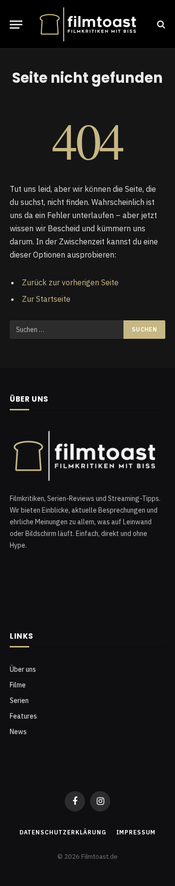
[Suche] (160, 25)
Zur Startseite (46, 299)
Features (23, 716)
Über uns (23, 669)
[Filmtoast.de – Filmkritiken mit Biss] (90, 24)
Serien (19, 700)
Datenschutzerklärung (62, 832)
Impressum (136, 832)
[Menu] (16, 25)
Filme (18, 685)
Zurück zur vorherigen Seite (70, 282)
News (18, 731)
